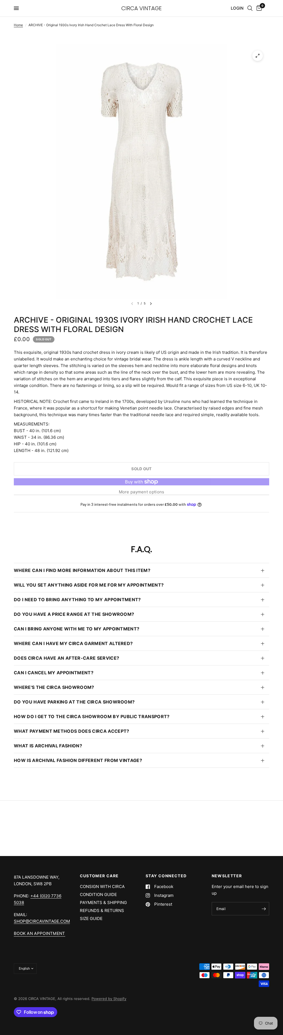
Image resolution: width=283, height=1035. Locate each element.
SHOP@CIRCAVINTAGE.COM (42, 921)
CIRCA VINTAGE (141, 8)
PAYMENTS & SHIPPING (103, 902)
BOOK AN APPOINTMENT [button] (39, 933)
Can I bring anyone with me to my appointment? (76, 629)
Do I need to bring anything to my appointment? (77, 599)
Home (18, 25)
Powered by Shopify (108, 998)
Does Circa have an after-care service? (66, 658)
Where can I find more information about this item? (82, 570)
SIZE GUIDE (91, 918)
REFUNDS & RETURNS (102, 910)
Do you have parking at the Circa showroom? (74, 702)
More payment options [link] (141, 492)
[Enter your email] (263, 908)
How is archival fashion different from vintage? (78, 760)
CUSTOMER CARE (99, 876)
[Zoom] (257, 55)
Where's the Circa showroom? (54, 687)
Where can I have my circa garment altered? (73, 643)
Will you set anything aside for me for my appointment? (89, 585)
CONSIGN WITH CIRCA (102, 886)
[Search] (250, 8)
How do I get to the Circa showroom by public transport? (92, 716)
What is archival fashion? (48, 745)
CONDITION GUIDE (98, 894)
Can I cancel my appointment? (53, 672)
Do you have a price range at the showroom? (74, 614)
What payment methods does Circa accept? (71, 731)
